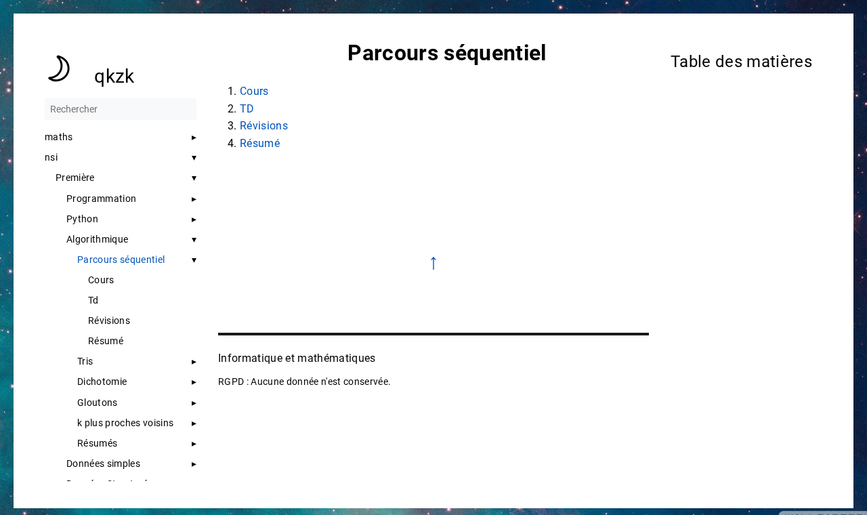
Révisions (109, 320)
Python (82, 218)
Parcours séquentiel (121, 259)
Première (75, 177)
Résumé (105, 340)
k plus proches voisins (125, 422)
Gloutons (97, 402)
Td (93, 300)
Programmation (101, 198)
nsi (51, 157)
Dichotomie (102, 381)
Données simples (103, 463)
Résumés (97, 443)
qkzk (114, 76)
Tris (85, 361)
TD (247, 108)
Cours (101, 279)
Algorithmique (97, 239)
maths (59, 136)
